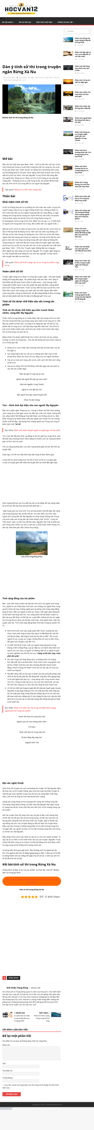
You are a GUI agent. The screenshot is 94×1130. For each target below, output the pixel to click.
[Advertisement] (31, 46)
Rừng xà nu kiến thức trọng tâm (27, 189)
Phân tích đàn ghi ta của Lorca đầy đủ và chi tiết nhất (83, 54)
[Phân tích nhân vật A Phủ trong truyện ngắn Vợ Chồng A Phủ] (68, 263)
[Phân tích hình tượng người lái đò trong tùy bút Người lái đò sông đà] (68, 295)
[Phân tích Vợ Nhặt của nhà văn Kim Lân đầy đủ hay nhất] (68, 249)
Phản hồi (6, 1045)
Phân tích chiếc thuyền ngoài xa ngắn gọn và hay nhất (37, 430)
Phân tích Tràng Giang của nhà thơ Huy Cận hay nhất (82, 184)
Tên (4, 1063)
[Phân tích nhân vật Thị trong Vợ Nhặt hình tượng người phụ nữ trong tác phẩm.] (68, 213)
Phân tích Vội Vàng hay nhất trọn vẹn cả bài (82, 68)
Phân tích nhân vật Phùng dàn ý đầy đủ (82, 107)
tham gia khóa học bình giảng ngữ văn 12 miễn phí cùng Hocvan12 (32, 881)
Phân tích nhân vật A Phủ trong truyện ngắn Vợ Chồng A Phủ (82, 264)
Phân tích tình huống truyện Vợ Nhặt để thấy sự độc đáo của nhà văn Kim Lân (83, 232)
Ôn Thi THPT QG (25, 22)
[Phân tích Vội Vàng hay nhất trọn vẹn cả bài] (68, 69)
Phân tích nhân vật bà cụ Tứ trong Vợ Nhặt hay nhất (82, 198)
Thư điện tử (7, 1070)
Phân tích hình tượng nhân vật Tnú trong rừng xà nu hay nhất (83, 153)
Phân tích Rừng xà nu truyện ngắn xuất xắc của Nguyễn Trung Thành (82, 136)
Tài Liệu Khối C (7, 22)
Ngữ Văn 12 (50, 77)
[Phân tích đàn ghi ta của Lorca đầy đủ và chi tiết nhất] (68, 54)
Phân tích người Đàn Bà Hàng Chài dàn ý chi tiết (83, 120)
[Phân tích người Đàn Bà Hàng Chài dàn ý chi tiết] (68, 120)
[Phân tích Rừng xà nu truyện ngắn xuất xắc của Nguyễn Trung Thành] (68, 134)
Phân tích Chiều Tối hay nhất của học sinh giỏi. (82, 94)
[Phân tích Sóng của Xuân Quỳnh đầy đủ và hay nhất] (68, 40)
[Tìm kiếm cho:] (77, 31)
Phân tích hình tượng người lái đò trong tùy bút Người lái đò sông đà (83, 296)
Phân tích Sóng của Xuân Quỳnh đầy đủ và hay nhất (83, 40)
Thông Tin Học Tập (65, 22)
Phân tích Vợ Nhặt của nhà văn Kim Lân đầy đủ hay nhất (83, 249)
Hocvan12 (58, 1105)
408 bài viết (35, 988)
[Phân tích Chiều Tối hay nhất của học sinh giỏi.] (68, 94)
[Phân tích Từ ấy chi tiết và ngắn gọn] (68, 82)
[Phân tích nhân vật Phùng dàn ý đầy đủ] (68, 108)
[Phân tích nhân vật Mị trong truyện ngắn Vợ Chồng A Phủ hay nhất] (68, 279)
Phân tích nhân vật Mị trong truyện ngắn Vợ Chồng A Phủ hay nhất (82, 280)
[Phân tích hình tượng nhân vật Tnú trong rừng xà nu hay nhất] (68, 152)
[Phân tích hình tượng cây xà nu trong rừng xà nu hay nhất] (68, 169)
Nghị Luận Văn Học (38, 77)
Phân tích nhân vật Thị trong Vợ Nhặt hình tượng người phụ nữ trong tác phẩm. (82, 214)
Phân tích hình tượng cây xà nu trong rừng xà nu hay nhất (81, 169)
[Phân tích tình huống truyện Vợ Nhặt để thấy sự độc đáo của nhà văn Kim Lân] (68, 231)
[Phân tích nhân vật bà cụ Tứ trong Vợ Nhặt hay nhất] (68, 199)
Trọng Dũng (22, 77)
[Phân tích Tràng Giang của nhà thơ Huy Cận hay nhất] (68, 185)
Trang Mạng (7, 1078)
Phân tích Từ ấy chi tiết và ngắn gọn (82, 81)
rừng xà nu (13, 978)
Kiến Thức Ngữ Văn (44, 22)
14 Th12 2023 (10, 77)
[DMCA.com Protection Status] (6, 1108)
